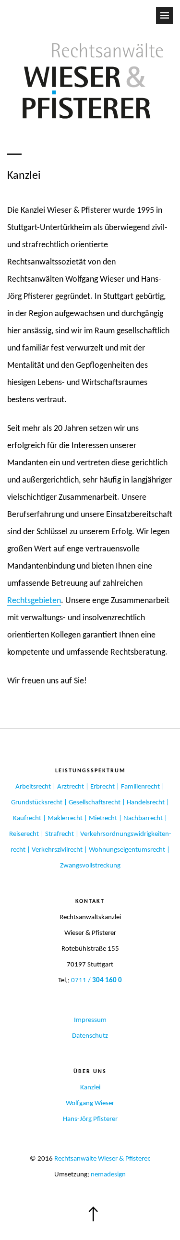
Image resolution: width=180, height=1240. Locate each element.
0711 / (96, 980)
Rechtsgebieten (34, 600)
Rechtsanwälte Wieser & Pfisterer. (102, 1159)
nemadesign (108, 1174)
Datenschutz (90, 1036)
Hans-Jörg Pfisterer (90, 1119)
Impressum (90, 1020)
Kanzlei (90, 1087)
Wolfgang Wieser (90, 1103)
